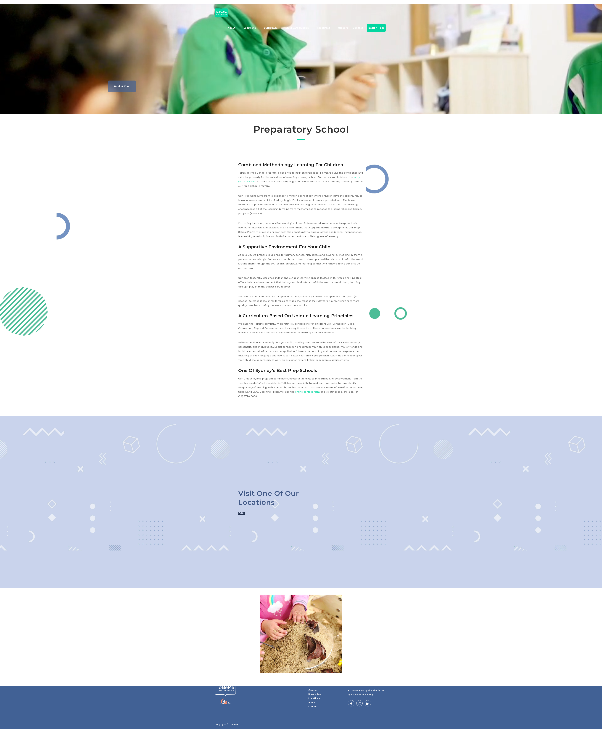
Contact (358, 27)
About (231, 27)
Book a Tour (376, 27)
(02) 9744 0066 (376, 2)
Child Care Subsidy (297, 27)
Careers (343, 27)
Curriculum (270, 27)
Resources (323, 27)
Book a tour (315, 694)
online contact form (307, 391)
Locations (249, 27)
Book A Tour (122, 86)
